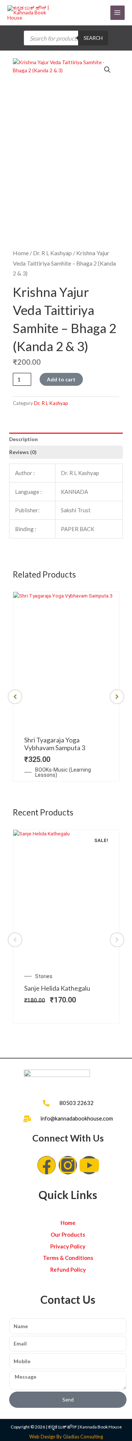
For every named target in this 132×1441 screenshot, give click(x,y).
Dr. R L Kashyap (52, 252)
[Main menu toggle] (117, 13)
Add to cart (61, 379)
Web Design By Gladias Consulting (66, 1437)
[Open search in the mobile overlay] (66, 38)
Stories (43, 976)
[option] (66, 687)
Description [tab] (23, 439)
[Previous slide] (15, 696)
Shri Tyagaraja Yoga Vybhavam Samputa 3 (54, 744)
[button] (107, 69)
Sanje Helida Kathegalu (57, 988)
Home (21, 252)
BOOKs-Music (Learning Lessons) (63, 772)
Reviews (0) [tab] (22, 452)
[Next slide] (117, 696)
